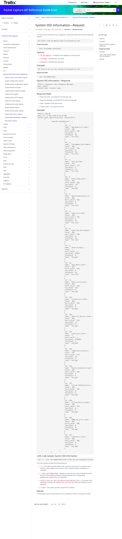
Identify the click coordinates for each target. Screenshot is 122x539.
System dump (7, 141)
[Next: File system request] (103, 25)
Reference (67, 29)
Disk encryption (8, 137)
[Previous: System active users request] (100, 25)
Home (37, 17)
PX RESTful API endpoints (10, 36)
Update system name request (14, 104)
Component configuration (11, 44)
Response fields (105, 49)
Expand (6, 23)
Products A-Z (72, 2)
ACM (4, 167)
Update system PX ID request (14, 97)
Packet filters (7, 154)
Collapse (15, 23)
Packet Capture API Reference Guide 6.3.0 (54, 17)
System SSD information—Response (108, 45)
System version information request (16, 77)
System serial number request (14, 111)
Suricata (5, 61)
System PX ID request (11, 94)
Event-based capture (9, 48)
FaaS (4, 171)
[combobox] (92, 10)
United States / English (102, 2)
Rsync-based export (9, 147)
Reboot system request (12, 107)
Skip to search (40, 2)
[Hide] (29, 18)
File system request (11, 121)
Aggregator (7, 174)
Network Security (78, 29)
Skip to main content (27, 2)
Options (102, 38)
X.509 (5, 127)
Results (5, 54)
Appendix (4, 189)
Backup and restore (9, 134)
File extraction (7, 64)
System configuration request (14, 81)
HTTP (5, 157)
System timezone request (13, 87)
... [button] (70, 17)
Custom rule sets (8, 164)
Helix (4, 161)
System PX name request (12, 101)
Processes (6, 177)
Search (5, 41)
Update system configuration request (16, 84)
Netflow (5, 67)
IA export (6, 51)
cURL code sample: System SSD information (108, 55)
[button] (116, 2)
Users (5, 131)
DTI (4, 71)
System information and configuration (15, 74)
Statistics (6, 58)
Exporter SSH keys (9, 144)
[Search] (118, 10)
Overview (4, 29)
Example (102, 41)
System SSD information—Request (16, 117)
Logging (6, 180)
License (5, 124)
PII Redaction (7, 184)
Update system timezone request (15, 91)
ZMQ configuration (9, 151)
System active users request (13, 114)
